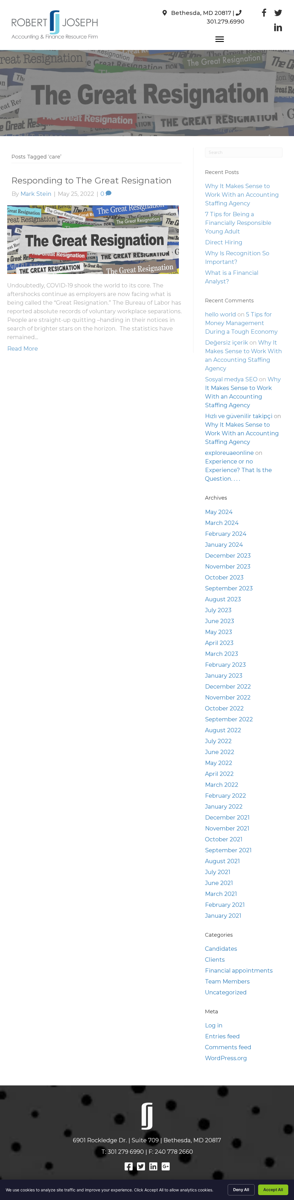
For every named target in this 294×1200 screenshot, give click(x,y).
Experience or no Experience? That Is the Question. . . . (238, 470)
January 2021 (223, 915)
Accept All (273, 1189)
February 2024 (225, 533)
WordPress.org (226, 1058)
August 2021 (222, 861)
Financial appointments (239, 970)
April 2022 (219, 773)
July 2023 (218, 610)
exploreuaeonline (229, 452)
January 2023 (223, 675)
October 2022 (224, 708)
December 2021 (227, 817)
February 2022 (225, 795)
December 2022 (228, 686)
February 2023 (225, 664)
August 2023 (223, 599)
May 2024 (219, 512)
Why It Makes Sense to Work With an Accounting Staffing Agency (242, 433)
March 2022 (221, 784)
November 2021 (227, 828)
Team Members (227, 981)
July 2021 (217, 872)
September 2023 (229, 588)
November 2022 (228, 697)
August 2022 (223, 730)
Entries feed (222, 1036)
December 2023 (228, 555)
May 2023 (218, 632)
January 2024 (224, 544)
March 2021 (221, 893)
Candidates (221, 948)
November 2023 (227, 566)
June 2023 (219, 621)
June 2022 (219, 752)
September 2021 (228, 850)
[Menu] (219, 39)
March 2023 (221, 653)
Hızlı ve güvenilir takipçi (238, 416)
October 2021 (223, 839)
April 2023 (219, 642)
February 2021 (225, 904)
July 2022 (218, 741)
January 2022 (224, 806)
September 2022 (229, 719)
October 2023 (224, 577)
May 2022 (218, 763)
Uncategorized (226, 992)
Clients (215, 959)
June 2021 (219, 883)
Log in (214, 1025)
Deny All (241, 1189)
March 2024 (222, 522)
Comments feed (228, 1047)
